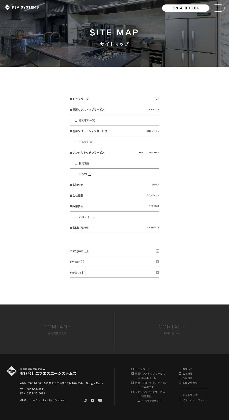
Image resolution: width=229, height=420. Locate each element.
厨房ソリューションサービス (115, 131)
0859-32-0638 (36, 393)
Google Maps (94, 383)
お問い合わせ (115, 228)
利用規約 (84, 163)
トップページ (115, 99)
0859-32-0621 (36, 389)
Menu (218, 8)
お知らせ (115, 185)
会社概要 (115, 195)
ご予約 (83, 174)
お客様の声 (85, 142)
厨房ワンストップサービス (115, 110)
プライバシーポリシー (195, 399)
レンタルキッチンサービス (115, 152)
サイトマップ (190, 395)
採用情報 (115, 206)
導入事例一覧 (87, 120)
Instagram (77, 251)
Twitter (75, 262)
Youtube (76, 272)
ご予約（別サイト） (152, 400)
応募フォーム (87, 217)
